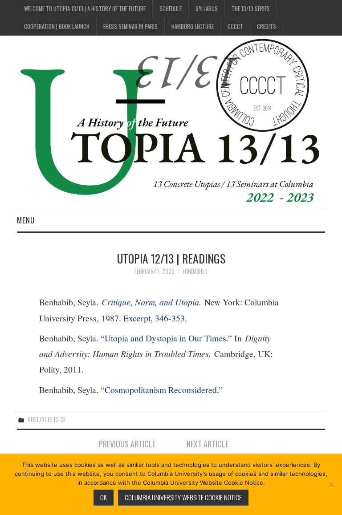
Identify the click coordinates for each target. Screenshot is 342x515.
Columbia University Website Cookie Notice (183, 497)
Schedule (170, 8)
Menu (26, 220)
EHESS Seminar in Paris (130, 26)
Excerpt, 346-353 (154, 318)
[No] (330, 484)
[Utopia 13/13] (171, 121)
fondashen (195, 271)
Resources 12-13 (46, 419)
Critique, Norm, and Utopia (150, 302)
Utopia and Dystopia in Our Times (165, 338)
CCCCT (235, 26)
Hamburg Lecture (192, 26)
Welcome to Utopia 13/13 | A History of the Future (85, 8)
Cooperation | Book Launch (57, 26)
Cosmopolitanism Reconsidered (161, 390)
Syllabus (206, 8)
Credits (266, 26)
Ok (103, 497)
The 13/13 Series (251, 8)
